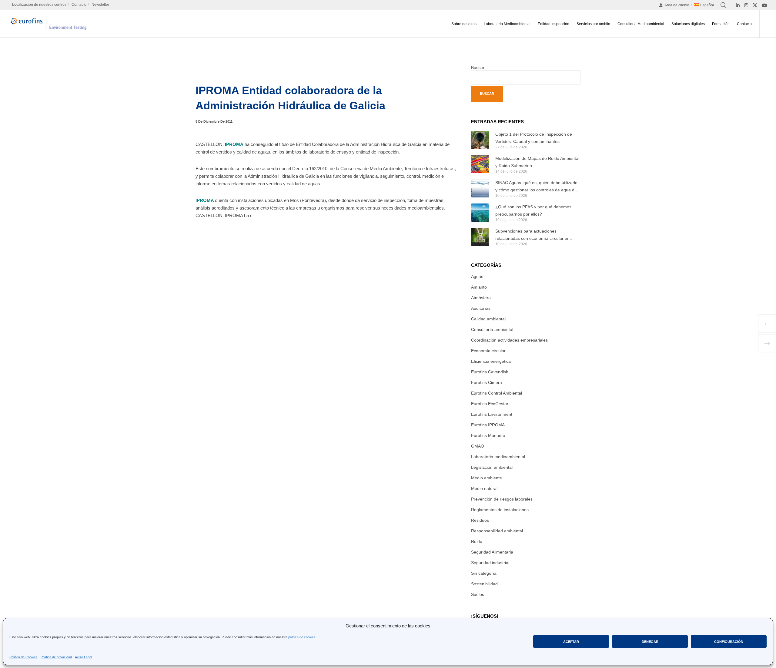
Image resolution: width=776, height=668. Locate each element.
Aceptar (571, 641)
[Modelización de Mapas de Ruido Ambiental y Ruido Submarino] (480, 164)
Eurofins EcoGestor (489, 403)
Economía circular (488, 350)
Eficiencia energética (491, 361)
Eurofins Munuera (488, 435)
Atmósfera (481, 297)
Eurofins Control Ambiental (496, 393)
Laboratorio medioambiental (498, 456)
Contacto (79, 4)
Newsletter (100, 4)
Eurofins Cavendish (489, 371)
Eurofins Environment (491, 414)
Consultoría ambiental (492, 329)
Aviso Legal (83, 657)
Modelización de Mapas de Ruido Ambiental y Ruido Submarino (537, 162)
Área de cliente (676, 5)
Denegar (650, 641)
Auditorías (480, 308)
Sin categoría (484, 573)
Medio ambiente (486, 477)
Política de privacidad (56, 657)
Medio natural (484, 488)
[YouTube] (764, 5)
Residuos (480, 520)
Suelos (477, 594)
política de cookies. (302, 637)
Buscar (477, 67)
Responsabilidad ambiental (497, 530)
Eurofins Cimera (486, 382)
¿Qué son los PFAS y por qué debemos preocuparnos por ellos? (533, 210)
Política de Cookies (23, 657)
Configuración (728, 641)
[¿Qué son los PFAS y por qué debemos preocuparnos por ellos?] (480, 212)
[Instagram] (746, 5)
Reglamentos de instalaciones (500, 509)
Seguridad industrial (490, 562)
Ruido (476, 541)
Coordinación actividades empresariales (509, 340)
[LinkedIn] (738, 5)
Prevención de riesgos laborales (502, 499)
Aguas (477, 276)
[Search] (723, 5)
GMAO (477, 446)
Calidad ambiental (488, 318)
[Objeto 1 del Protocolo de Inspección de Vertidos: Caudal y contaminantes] (480, 140)
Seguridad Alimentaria (492, 552)
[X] (755, 5)
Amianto (479, 287)
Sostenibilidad (484, 583)
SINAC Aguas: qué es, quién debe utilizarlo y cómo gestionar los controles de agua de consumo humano (536, 186)
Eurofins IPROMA (488, 424)
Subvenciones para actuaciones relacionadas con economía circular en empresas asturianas (532, 235)
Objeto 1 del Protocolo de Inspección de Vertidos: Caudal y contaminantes (533, 138)
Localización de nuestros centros (39, 4)
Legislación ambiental (492, 467)
